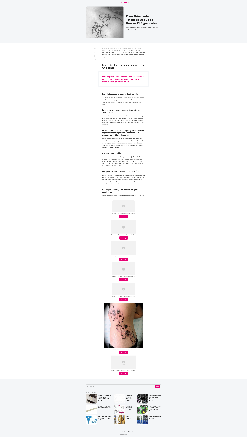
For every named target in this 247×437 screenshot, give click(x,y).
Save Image (123, 216)
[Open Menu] (119, 2)
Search (157, 386)
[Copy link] (95, 60)
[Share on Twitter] (95, 52)
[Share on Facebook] (95, 48)
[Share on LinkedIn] (95, 56)
